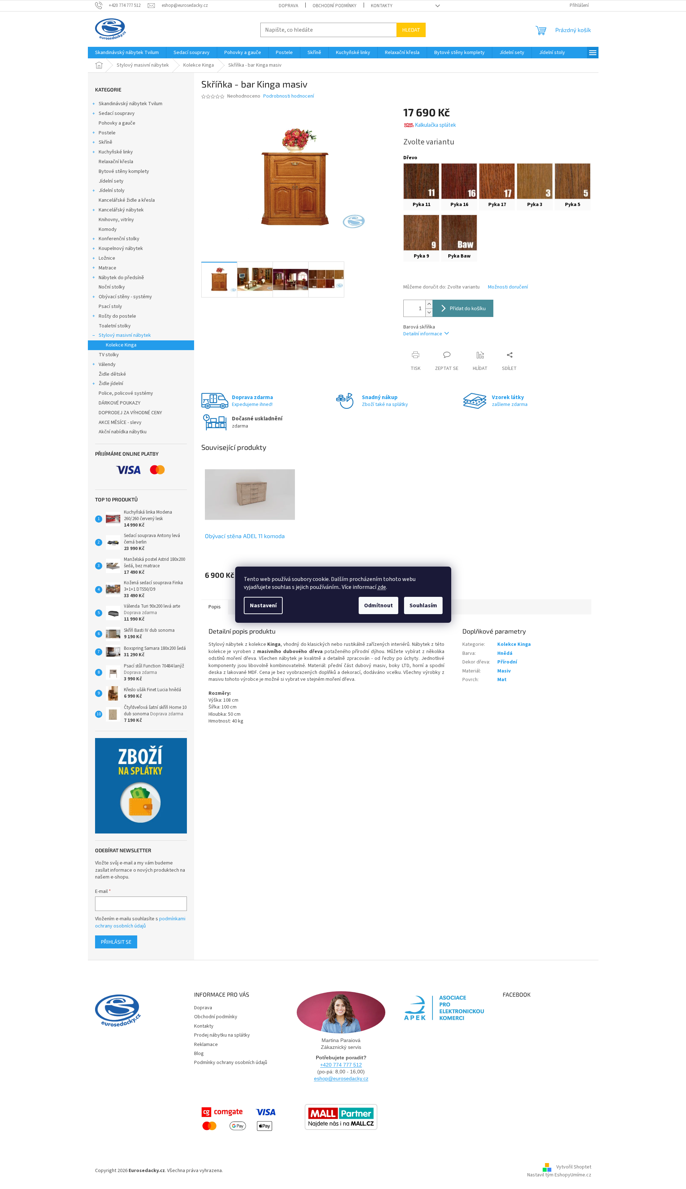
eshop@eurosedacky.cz (341, 1078)
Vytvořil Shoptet (573, 1167)
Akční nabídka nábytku (123, 431)
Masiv (504, 671)
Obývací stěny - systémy (125, 296)
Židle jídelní (111, 383)
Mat (502, 679)
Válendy (107, 364)
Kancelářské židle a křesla (127, 200)
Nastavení (263, 605)
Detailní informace (422, 334)
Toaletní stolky (115, 326)
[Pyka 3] (535, 181)
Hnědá (504, 653)
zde (381, 587)
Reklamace (206, 1044)
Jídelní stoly (112, 190)
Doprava (288, 6)
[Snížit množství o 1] (428, 312)
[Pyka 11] (421, 181)
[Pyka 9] (421, 233)
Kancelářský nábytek (121, 210)
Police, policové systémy (126, 393)
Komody (108, 229)
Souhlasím (423, 605)
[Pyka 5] (573, 181)
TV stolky (109, 354)
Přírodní (507, 662)
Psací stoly (110, 306)
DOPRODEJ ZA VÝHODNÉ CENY (130, 412)
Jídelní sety (111, 181)
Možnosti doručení (508, 287)
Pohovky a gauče (117, 123)
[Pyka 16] (459, 181)
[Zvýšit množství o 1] (428, 304)
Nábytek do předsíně (121, 277)
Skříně (105, 142)
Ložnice (107, 258)
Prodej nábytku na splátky (222, 1035)
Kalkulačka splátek (435, 125)
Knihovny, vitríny (116, 219)
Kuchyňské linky (116, 152)
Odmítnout (378, 605)
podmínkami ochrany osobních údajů (140, 922)
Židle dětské (112, 374)
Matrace (107, 268)
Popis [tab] (215, 607)
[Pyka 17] (497, 181)
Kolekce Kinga (121, 345)
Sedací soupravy (117, 113)
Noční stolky (112, 287)
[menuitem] (127, 52)
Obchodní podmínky (335, 6)
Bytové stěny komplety (124, 171)
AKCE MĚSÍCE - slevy (120, 422)
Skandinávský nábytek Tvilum (130, 103)
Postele (107, 133)
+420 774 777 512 (341, 1065)
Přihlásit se (116, 942)
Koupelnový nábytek (121, 248)
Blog (199, 1053)
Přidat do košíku (468, 308)
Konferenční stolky (119, 238)
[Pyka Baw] (459, 233)
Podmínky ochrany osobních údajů (230, 1062)
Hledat (411, 30)
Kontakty (382, 6)
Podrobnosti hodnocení (288, 96)
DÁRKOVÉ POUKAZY (119, 403)
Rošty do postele (117, 316)
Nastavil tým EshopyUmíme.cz (559, 1175)
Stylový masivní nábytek (125, 335)
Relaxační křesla (116, 161)
